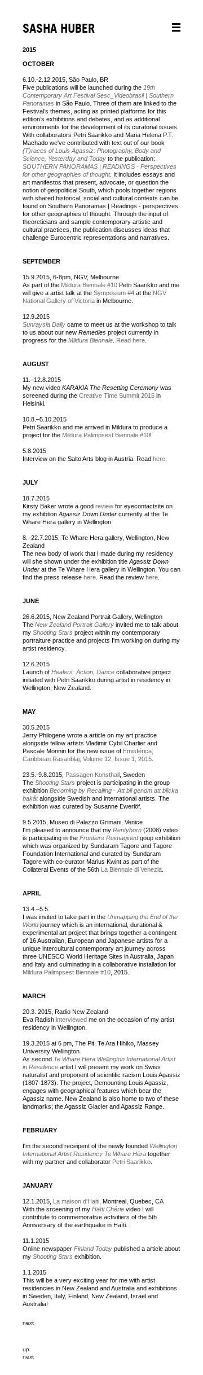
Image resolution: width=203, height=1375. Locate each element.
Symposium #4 (114, 292)
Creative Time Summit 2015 (117, 395)
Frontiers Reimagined (109, 837)
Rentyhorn (127, 830)
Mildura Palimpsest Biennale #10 (106, 435)
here (159, 458)
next (28, 1323)
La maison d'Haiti (76, 1201)
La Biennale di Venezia (131, 869)
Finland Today (93, 1248)
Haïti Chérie (108, 1209)
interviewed (70, 1019)
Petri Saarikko (131, 1161)
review (104, 506)
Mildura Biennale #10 (89, 285)
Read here (129, 340)
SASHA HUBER (59, 29)
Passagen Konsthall (92, 774)
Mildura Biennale (90, 340)
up (26, 1349)
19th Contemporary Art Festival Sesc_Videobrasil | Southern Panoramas (98, 95)
